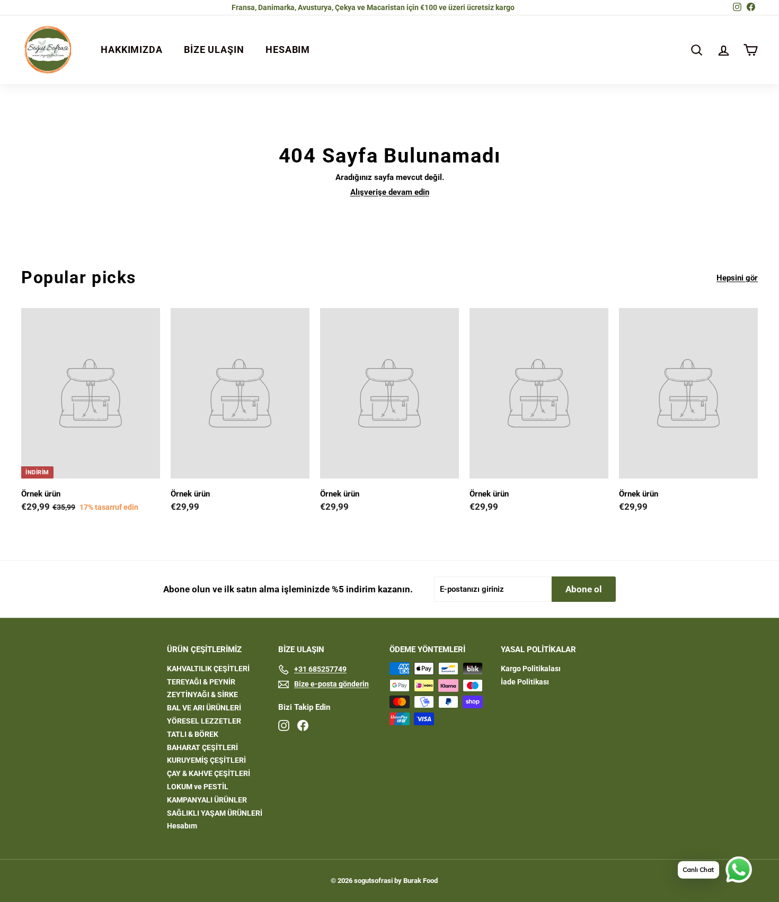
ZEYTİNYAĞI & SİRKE (202, 694)
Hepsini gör (737, 278)
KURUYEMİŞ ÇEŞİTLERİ (206, 760)
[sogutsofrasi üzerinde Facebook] (302, 725)
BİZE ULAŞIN (214, 49)
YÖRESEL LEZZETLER (204, 721)
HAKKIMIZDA (132, 49)
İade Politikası (525, 682)
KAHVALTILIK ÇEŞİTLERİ (208, 668)
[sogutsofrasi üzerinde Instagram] (283, 725)
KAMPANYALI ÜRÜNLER (207, 800)
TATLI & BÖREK (192, 734)
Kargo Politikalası (531, 668)
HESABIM (287, 49)
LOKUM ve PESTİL (197, 786)
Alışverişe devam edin (389, 192)
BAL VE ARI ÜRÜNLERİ (204, 707)
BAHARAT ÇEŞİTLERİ (202, 747)
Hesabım (182, 826)
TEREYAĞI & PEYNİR (201, 682)
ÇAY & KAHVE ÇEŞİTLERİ (208, 773)
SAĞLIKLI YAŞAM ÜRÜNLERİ (214, 813)
